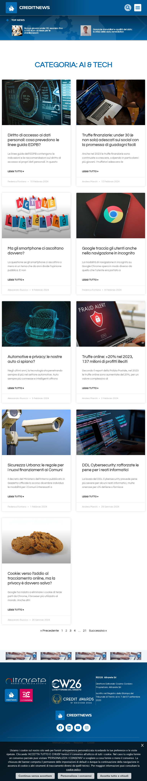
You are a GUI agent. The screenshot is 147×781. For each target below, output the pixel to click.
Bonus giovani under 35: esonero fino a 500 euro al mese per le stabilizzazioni (43, 30)
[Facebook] (60, 728)
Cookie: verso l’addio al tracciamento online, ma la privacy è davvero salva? (31, 578)
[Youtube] (78, 728)
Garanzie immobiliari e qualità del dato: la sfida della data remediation (112, 30)
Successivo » (98, 630)
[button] (127, 7)
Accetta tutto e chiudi (114, 775)
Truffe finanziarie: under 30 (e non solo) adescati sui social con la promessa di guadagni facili (110, 140)
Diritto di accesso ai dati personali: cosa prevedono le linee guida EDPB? (33, 140)
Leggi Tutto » (16, 171)
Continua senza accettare (35, 775)
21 (85, 630)
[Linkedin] (69, 728)
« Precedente (49, 630)
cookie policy (73, 769)
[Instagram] (87, 728)
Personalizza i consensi (76, 775)
